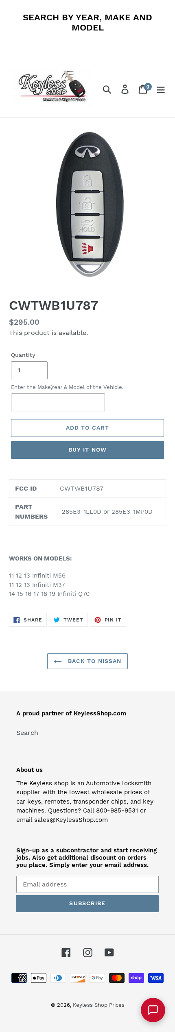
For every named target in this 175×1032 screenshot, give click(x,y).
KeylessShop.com (100, 713)
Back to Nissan (94, 661)
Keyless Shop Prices (99, 1005)
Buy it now (87, 449)
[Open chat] (153, 1010)
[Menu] (161, 89)
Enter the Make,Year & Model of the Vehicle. (67, 387)
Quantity (23, 355)
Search (27, 733)
